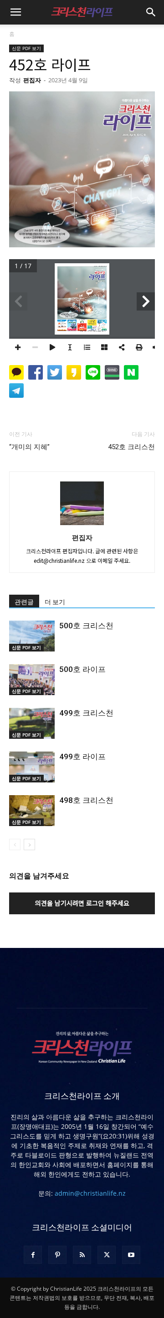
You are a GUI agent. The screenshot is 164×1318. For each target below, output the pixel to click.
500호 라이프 (82, 669)
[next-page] (29, 844)
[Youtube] (131, 1255)
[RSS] (82, 1255)
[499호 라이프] (32, 767)
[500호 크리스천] (32, 636)
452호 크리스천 (131, 447)
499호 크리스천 (86, 712)
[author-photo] (82, 524)
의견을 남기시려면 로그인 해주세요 (82, 902)
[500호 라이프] (32, 680)
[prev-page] (14, 844)
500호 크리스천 (86, 625)
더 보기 (55, 602)
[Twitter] (106, 1255)
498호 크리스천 (86, 800)
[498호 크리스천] (32, 811)
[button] (15, 12)
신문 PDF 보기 (26, 48)
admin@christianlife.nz (90, 1193)
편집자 (32, 80)
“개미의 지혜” (29, 447)
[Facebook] (33, 1255)
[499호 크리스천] (32, 723)
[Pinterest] (57, 1255)
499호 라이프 (82, 756)
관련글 (24, 602)
